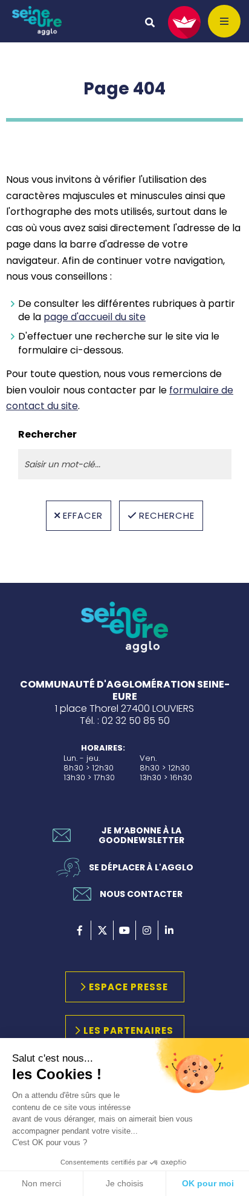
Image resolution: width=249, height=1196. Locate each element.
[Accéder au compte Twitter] (102, 930)
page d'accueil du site (95, 317)
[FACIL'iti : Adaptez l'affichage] (184, 22)
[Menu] (224, 21)
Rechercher (47, 434)
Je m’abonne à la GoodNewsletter (141, 835)
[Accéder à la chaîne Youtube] (124, 930)
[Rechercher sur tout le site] (150, 22)
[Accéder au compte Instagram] (147, 930)
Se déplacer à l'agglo (141, 867)
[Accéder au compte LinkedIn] (169, 930)
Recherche (167, 515)
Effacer (83, 515)
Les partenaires (128, 1030)
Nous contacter (141, 894)
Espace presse (128, 987)
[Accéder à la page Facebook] (80, 930)
